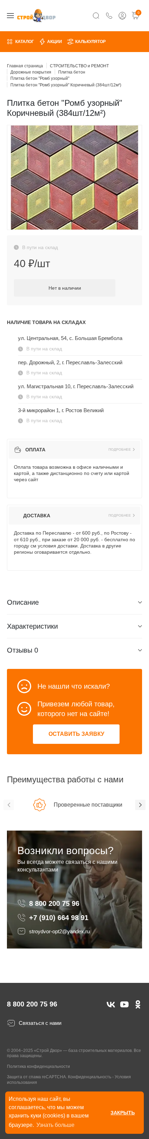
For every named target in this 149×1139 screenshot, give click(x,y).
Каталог (24, 41)
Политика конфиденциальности (38, 1066)
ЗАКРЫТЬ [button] (123, 1112)
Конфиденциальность (89, 1076)
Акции (54, 41)
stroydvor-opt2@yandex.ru (59, 931)
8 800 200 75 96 (55, 903)
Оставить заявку (76, 734)
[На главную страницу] (36, 15)
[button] (8, 805)
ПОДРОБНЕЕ (119, 449)
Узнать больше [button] (55, 1125)
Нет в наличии (65, 288)
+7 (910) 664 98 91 (58, 917)
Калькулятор (90, 41)
